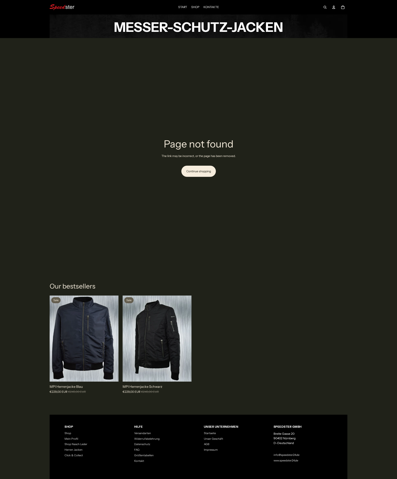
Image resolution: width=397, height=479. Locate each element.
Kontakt (139, 460)
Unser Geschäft (213, 438)
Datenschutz (142, 444)
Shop (68, 433)
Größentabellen (144, 455)
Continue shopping (198, 171)
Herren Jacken (74, 449)
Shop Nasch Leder (76, 444)
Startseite (210, 433)
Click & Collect (74, 455)
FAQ (136, 449)
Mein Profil (71, 438)
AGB (206, 444)
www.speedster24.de (286, 460)
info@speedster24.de (286, 454)
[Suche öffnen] (325, 7)
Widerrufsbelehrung (147, 438)
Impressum (211, 449)
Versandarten (142, 433)
